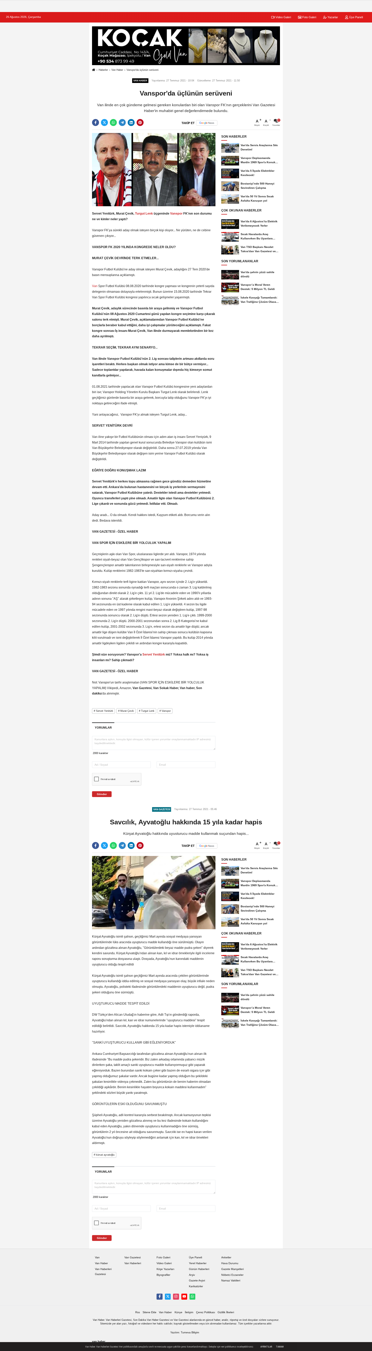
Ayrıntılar (266, 1346)
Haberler (103, 69)
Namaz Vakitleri (230, 1280)
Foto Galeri (308, 17)
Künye (178, 1312)
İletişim (189, 1312)
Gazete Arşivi (197, 1280)
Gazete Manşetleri (232, 1269)
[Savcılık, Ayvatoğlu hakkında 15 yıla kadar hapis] (153, 892)
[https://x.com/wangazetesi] (168, 1296)
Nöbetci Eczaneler (232, 1274)
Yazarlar (332, 17)
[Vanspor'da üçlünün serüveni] (153, 169)
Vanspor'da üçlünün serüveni (142, 69)
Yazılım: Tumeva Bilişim (184, 1332)
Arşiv (192, 1274)
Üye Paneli (355, 17)
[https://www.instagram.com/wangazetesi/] (176, 1296)
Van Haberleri (132, 1263)
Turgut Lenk (144, 213)
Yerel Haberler (198, 1263)
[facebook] (95, 122)
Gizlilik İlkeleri (226, 1312)
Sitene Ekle (149, 1312)
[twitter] (104, 122)
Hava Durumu (229, 1263)
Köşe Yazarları (165, 1269)
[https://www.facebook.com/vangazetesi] (159, 1296)
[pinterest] (140, 122)
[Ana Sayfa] (93, 70)
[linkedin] (131, 122)
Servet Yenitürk (154, 654)
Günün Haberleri (199, 1269)
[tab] (103, 727)
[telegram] (122, 122)
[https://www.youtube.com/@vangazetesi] (184, 1296)
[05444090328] (192, 1296)
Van (95, 286)
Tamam (280, 1346)
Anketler (226, 1257)
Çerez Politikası (205, 1312)
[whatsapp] (113, 122)
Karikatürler (196, 1286)
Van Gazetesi (132, 1257)
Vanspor (176, 213)
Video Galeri (283, 17)
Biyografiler (163, 1274)
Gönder (102, 794)
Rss (137, 1312)
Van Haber (117, 69)
